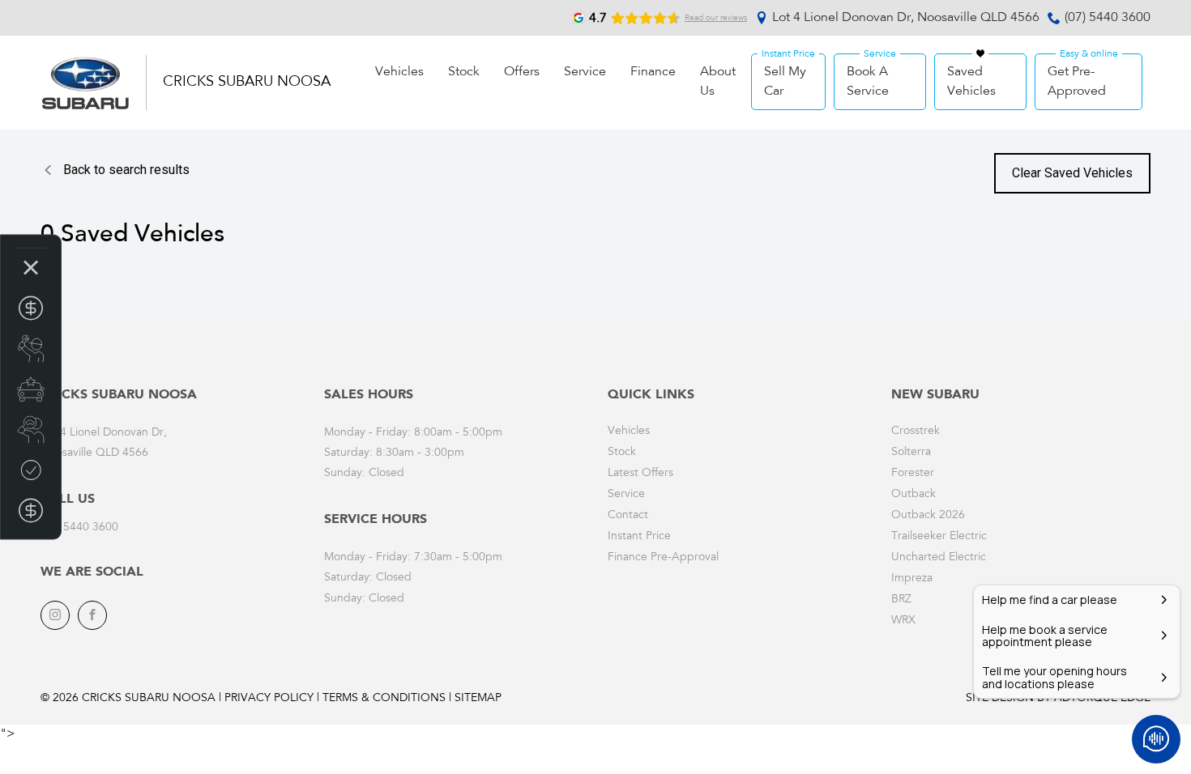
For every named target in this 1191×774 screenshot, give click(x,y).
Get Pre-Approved (1077, 82)
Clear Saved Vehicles (1072, 173)
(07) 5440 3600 (1107, 17)
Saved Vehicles (971, 82)
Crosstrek (915, 431)
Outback (913, 494)
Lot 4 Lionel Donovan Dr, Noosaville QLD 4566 (905, 17)
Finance (653, 72)
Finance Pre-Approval (663, 557)
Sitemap (478, 698)
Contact (628, 515)
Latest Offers (640, 473)
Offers (522, 72)
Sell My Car (785, 82)
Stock (464, 72)
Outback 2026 (928, 515)
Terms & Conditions (384, 698)
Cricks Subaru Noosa (247, 82)
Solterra (911, 452)
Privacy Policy (269, 698)
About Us (718, 82)
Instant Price (639, 536)
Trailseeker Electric (939, 536)
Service (585, 72)
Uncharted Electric (938, 557)
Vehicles (399, 72)
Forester (912, 473)
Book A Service (868, 82)
